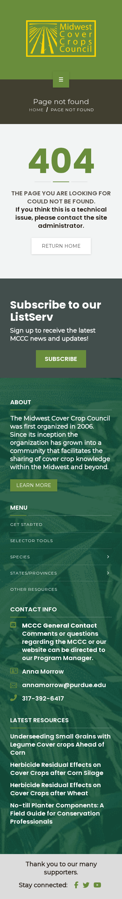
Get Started (26, 524)
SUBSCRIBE (61, 359)
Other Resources (33, 589)
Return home (61, 246)
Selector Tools (31, 540)
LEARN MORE (33, 485)
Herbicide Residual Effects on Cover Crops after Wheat (55, 789)
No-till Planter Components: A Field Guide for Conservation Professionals (57, 813)
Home (36, 109)
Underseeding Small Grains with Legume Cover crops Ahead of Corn (60, 744)
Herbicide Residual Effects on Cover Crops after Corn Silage (56, 768)
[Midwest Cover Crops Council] (61, 38)
